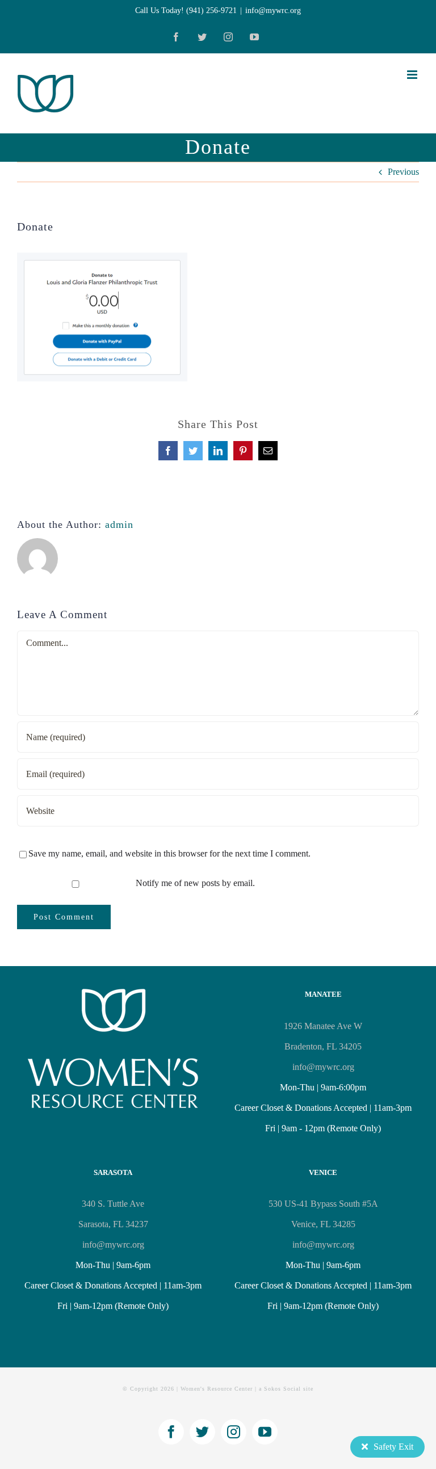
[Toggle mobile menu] (413, 75)
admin (119, 524)
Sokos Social (282, 1389)
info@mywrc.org (273, 10)
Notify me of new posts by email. (195, 883)
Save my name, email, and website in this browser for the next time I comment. (169, 853)
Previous (403, 172)
